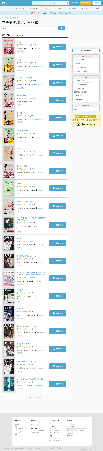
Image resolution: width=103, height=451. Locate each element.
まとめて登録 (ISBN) (80, 67)
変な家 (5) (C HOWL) (23, 344)
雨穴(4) (20, 318)
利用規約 (5, 448)
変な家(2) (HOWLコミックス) (26, 256)
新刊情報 (17, 424)
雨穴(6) (20, 232)
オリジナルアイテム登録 (81, 71)
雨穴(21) (20, 175)
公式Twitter (70, 433)
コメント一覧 (78, 96)
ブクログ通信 (18, 433)
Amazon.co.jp (37, 48)
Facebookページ (71, 435)
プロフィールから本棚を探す (38, 430)
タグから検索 (78, 63)
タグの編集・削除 (79, 88)
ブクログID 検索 (35, 432)
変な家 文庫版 (21, 95)
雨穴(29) (20, 158)
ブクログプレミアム (54, 430)
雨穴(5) (20, 284)
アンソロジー (20, 226)
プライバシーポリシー (44, 448)
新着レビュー (18, 426)
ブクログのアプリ (53, 428)
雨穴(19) (20, 193)
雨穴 (18, 48)
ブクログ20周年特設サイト (56, 440)
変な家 (19, 42)
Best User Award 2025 (54, 438)
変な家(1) (20, 238)
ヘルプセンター (71, 424)
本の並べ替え (78, 80)
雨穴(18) (20, 211)
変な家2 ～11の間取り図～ (25, 201)
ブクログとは (74, 2)
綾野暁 (18, 262)
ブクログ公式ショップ (54, 432)
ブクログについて (53, 423)
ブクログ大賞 (18, 431)
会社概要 (53, 448)
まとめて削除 (78, 99)
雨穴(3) (20, 388)
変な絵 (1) (20, 290)
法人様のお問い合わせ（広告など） (76, 430)
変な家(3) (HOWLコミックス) (26, 326)
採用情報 (59, 448)
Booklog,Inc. (87, 449)
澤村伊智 (19, 385)
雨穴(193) (20, 51)
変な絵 (19, 60)
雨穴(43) (20, 140)
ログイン (97, 2)
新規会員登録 (85, 2)
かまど (18, 281)
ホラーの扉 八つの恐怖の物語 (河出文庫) (30, 379)
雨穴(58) (20, 122)
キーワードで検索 (79, 59)
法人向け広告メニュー (72, 426)
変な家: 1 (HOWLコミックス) (26, 361)
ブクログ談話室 (19, 428)
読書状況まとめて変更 (80, 92)
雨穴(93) (20, 105)
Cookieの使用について (30, 448)
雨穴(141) (20, 69)
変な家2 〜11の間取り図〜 (25, 78)
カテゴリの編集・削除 (80, 84)
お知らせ (69, 423)
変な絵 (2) (20, 308)
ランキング (17, 423)
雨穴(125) (20, 87)
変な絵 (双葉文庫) (22, 131)
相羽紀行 (19, 296)
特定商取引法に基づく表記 (16, 448)
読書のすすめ (18, 434)
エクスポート (78, 109)
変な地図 (20, 113)
